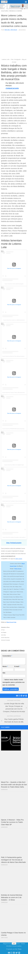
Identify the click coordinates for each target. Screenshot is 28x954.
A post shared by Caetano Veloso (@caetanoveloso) (14, 392)
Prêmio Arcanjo (17, 568)
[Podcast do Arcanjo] (26, 696)
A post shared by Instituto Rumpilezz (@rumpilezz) (14, 537)
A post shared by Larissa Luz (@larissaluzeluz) (14, 320)
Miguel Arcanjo (11, 30)
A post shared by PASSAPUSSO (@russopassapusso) (14, 428)
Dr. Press (18, 949)
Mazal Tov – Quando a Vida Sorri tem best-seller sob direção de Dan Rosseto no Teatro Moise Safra (14, 784)
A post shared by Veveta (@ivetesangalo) (14, 283)
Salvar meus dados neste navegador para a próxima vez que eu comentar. (14, 682)
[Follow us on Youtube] (17, 696)
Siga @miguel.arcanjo (13, 542)
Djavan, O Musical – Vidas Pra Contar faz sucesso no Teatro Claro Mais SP (12, 822)
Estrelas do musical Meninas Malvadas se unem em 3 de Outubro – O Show (11, 897)
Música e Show (15, 11)
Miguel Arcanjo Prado (11, 622)
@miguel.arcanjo (12, 88)
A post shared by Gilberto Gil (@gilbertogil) (14, 464)
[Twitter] (24, 696)
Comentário (7, 656)
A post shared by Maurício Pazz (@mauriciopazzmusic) (14, 356)
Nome (5, 666)
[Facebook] (21, 696)
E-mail (17, 666)
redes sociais (18, 558)
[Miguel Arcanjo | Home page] (5, 2)
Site (4, 673)
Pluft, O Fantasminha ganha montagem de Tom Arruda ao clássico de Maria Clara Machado (13, 860)
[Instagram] (19, 696)
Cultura (4, 11)
